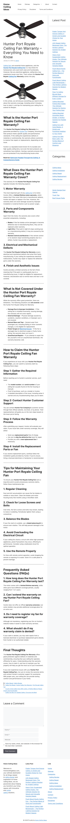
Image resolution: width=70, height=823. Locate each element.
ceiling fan (28, 193)
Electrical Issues (26, 329)
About (47, 4)
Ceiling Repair (9, 683)
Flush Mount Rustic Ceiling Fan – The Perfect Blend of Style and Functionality (58, 73)
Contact (54, 4)
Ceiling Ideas (56, 168)
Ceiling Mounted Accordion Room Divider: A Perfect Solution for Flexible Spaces (59, 117)
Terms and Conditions (46, 9)
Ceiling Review (18, 683)
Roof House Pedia (58, 198)
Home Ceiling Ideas (7, 7)
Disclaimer (33, 9)
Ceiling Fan (13, 76)
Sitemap (27, 4)
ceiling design (10, 777)
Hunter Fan (23, 131)
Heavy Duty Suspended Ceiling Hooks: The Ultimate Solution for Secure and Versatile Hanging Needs (34, 792)
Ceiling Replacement (59, 176)
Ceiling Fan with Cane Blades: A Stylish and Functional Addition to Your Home (59, 129)
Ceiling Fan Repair (10, 685)
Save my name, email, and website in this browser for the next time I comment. (23, 745)
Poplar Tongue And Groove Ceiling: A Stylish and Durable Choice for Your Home (59, 36)
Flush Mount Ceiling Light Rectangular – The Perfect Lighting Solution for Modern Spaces (59, 84)
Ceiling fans (7, 65)
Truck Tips (56, 195)
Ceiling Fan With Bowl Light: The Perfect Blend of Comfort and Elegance (58, 141)
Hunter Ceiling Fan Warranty (24, 685)
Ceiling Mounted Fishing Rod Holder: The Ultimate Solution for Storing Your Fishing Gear (59, 106)
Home (19, 4)
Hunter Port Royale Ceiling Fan (14, 68)
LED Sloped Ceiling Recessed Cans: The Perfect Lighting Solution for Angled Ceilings (59, 47)
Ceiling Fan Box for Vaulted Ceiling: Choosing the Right (21, 692)
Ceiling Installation (58, 170)
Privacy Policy (22, 9)
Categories (36, 4)
